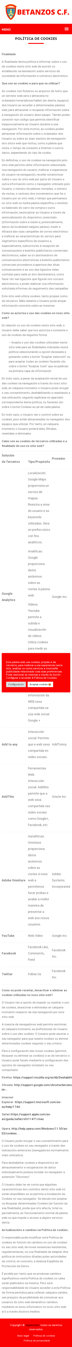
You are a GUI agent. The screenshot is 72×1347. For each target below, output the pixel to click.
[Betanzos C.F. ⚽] (36, 11)
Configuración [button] (16, 684)
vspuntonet (32, 1325)
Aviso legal (23, 1335)
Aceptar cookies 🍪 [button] (40, 684)
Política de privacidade (37, 1340)
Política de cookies (44, 1335)
